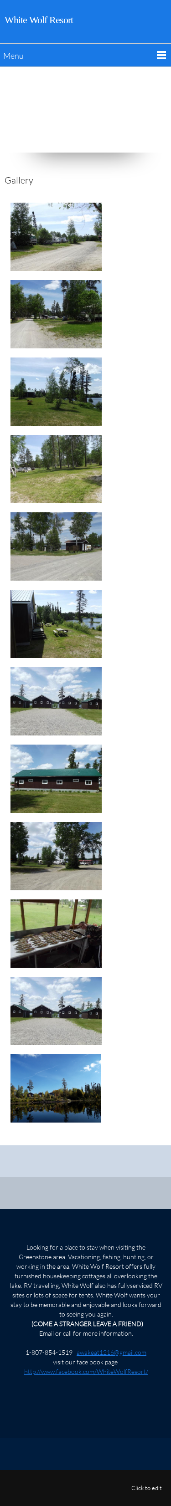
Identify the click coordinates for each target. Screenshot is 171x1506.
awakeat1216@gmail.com (111, 1352)
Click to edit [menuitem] (146, 1487)
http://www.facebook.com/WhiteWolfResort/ (86, 1371)
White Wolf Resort (39, 20)
